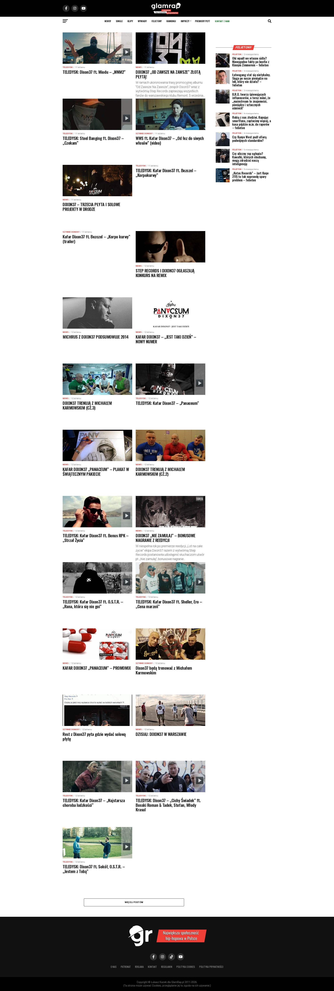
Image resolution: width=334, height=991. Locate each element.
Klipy (130, 21)
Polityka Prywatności (211, 967)
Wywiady (142, 21)
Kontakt (152, 967)
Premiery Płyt (202, 21)
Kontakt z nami (222, 21)
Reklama (139, 967)
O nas (114, 967)
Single (119, 21)
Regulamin (166, 967)
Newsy (108, 21)
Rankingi (171, 21)
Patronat (126, 967)
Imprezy (185, 21)
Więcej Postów (134, 902)
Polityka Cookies (185, 967)
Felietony (157, 21)
